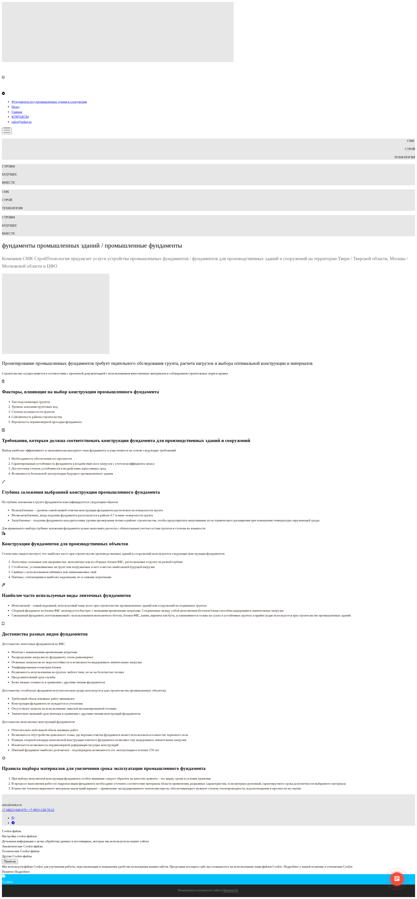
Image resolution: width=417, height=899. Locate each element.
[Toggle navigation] (7, 131)
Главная (17, 112)
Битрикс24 (230, 890)
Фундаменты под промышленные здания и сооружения (49, 102)
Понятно (10, 861)
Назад (16, 107)
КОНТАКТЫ (20, 116)
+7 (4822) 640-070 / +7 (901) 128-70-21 (28, 810)
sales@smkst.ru (22, 122)
